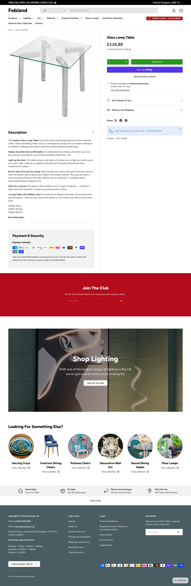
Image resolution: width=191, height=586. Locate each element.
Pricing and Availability (79, 536)
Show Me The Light (95, 383)
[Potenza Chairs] (80, 446)
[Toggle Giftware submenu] (57, 18)
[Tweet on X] (115, 120)
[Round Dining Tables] (140, 446)
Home (10, 30)
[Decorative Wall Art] (110, 446)
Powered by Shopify (28, 576)
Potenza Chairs (81, 463)
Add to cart (157, 62)
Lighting (27, 18)
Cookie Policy (106, 545)
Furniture (12, 18)
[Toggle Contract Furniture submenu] (81, 18)
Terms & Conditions (109, 521)
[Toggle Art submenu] (42, 18)
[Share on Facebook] (120, 120)
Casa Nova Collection (112, 18)
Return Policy (106, 534)
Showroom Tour (76, 547)
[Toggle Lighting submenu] (33, 18)
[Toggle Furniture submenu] (19, 18)
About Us (72, 526)
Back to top (96, 500)
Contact (39, 23)
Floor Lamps (170, 463)
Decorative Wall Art (110, 465)
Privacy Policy (106, 540)
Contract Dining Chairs (50, 465)
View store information (120, 90)
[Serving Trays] (21, 446)
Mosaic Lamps (92, 18)
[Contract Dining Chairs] (51, 446)
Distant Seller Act (76, 531)
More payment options (145, 76)
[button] (181, 10)
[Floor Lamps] (170, 446)
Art (39, 18)
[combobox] (99, 10)
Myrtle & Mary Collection (20, 23)
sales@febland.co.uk (25, 526)
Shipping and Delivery (79, 542)
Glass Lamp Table (21, 30)
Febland (110, 138)
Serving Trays (21, 463)
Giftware (51, 18)
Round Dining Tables (140, 465)
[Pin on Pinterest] (126, 120)
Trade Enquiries (75, 552)
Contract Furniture (70, 18)
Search (71, 521)
